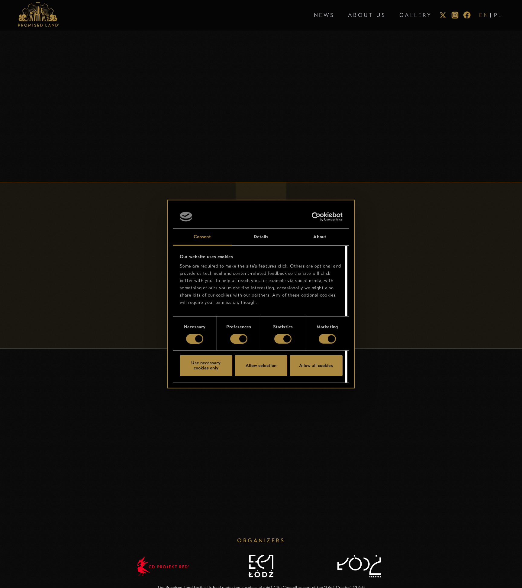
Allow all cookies (316, 365)
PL (498, 15)
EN (484, 15)
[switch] (238, 338)
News (324, 15)
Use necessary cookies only (206, 365)
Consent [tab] (202, 236)
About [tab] (319, 236)
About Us (367, 15)
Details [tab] (261, 236)
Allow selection (261, 365)
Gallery (415, 15)
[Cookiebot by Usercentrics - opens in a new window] (316, 216)
